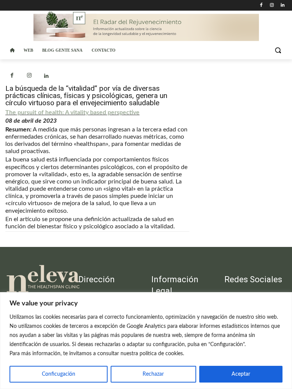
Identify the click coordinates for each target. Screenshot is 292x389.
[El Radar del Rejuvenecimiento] (36, 279)
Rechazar (153, 374)
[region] (146, 340)
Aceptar (241, 374)
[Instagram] (271, 5)
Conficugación (58, 374)
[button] (278, 50)
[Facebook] (261, 5)
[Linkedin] (282, 5)
